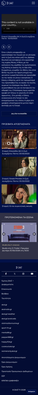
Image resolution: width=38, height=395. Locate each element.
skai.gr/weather (8, 314)
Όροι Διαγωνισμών (9, 362)
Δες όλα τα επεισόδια (19, 113)
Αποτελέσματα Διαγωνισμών (14, 357)
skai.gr (4, 305)
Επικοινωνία (7, 289)
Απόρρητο (31, 391)
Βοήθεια (5, 294)
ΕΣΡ (3, 376)
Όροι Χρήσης (7, 367)
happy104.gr (7, 342)
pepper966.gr (8, 337)
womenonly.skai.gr (9, 351)
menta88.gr (7, 332)
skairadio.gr (7, 309)
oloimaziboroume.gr (10, 323)
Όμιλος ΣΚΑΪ (7, 281)
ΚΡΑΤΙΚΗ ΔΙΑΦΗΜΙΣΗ (10, 381)
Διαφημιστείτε (7, 284)
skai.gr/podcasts (9, 319)
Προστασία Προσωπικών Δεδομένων (17, 371)
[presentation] (3, 234)
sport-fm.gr (6, 328)
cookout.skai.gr (8, 346)
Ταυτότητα (6, 298)
